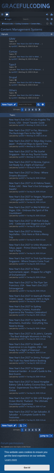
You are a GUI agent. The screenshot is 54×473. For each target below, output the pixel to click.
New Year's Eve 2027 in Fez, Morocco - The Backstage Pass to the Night (29, 132)
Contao (13, 51)
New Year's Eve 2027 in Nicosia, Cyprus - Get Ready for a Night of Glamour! (30, 163)
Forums (7, 15)
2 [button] (25, 109)
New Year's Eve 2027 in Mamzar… (29, 69)
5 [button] (36, 109)
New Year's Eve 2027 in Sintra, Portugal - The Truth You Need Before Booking (30, 359)
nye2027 (14, 46)
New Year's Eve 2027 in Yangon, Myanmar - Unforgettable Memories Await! (30, 198)
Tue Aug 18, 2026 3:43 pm (36, 202)
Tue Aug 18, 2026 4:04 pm (36, 178)
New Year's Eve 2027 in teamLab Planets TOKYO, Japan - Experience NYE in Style (30, 297)
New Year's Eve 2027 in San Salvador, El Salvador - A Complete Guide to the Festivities (29, 414)
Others (13, 90)
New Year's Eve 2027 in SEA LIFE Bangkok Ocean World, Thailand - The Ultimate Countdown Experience (30, 401)
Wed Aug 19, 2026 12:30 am (37, 125)
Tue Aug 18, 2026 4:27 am (36, 406)
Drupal (13, 77)
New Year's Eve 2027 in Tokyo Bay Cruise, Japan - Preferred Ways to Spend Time (30, 142)
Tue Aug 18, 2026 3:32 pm (36, 216)
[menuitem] (51, 23)
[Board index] (27, 6)
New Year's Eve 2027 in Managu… (29, 82)
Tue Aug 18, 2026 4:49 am (36, 377)
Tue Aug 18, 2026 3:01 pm (36, 253)
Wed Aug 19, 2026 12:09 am (37, 146)
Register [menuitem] (52, 15)
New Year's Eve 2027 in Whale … (29, 44)
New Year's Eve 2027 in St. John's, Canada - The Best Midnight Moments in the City (30, 335)
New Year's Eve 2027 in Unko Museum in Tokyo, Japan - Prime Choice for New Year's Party (30, 247)
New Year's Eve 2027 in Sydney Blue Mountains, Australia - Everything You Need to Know (28, 322)
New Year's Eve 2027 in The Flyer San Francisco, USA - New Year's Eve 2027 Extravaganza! (28, 285)
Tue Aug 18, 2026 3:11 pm (36, 240)
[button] (39, 109)
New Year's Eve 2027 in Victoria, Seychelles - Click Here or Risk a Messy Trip (29, 234)
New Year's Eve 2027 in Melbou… (29, 95)
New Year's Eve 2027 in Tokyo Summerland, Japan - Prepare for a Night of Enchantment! (30, 271)
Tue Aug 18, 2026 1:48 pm (36, 315)
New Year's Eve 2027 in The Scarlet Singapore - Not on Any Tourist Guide (28, 153)
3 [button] (29, 109)
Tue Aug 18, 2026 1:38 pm (36, 328)
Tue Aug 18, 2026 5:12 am (36, 352)
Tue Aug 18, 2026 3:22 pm (36, 226)
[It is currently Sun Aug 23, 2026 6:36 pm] (47, 23)
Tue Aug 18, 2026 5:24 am (36, 339)
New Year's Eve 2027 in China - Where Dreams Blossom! (28, 174)
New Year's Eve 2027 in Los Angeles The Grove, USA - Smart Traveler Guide (29, 121)
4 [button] (32, 109)
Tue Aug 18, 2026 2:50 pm (36, 264)
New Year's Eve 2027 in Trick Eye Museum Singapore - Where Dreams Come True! (30, 260)
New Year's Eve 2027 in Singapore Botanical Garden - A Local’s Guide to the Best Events (30, 371)
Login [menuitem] (47, 15)
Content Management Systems (21, 29)
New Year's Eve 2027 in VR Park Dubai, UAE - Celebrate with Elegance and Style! (29, 222)
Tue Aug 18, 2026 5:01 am (36, 363)
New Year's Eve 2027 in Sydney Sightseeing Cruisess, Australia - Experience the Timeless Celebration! (28, 309)
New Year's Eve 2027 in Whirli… (28, 57)
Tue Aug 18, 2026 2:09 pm (36, 291)
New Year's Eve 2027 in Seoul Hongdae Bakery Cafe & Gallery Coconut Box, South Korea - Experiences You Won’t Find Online (30, 386)
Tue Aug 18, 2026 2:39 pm (36, 277)
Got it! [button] (27, 467)
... (2, 19)
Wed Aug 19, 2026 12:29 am (37, 136)
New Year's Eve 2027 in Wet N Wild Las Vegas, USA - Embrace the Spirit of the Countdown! (29, 210)
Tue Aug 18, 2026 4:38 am (36, 393)
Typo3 (12, 64)
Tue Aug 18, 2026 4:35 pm (36, 167)
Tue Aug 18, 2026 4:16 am (36, 420)
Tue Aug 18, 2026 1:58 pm (36, 301)
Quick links (3, 15)
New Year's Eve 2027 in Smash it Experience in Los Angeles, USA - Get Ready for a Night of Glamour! (28, 347)
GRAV (12, 38)
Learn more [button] (11, 460)
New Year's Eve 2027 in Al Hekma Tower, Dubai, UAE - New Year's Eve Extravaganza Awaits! (30, 186)
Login (9, 19)
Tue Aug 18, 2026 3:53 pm (36, 192)
